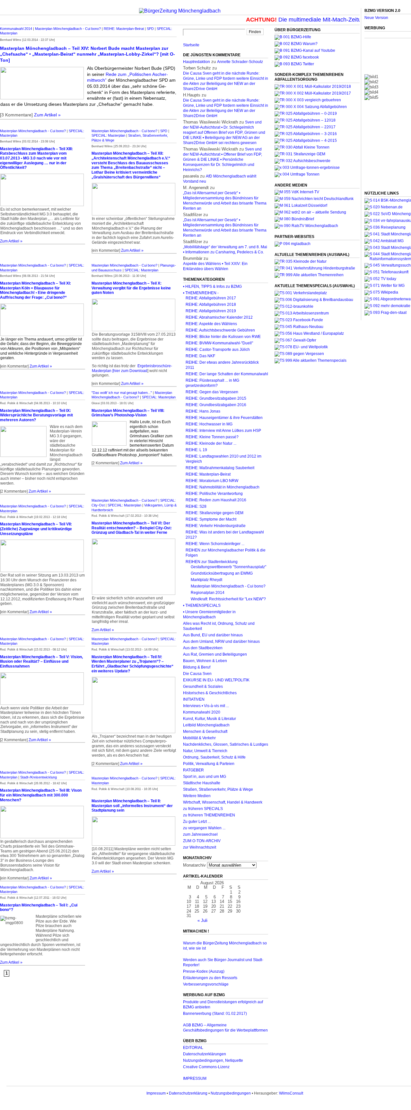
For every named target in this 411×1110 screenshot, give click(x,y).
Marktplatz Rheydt (206, 580)
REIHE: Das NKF (200, 356)
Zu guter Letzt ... (197, 821)
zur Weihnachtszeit (199, 847)
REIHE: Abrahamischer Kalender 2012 (219, 317)
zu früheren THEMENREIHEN (209, 815)
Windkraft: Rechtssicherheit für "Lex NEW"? (228, 599)
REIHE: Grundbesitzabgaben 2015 (216, 398)
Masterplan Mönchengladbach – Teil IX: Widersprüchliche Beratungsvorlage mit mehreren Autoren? (36, 415)
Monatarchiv (194, 865)
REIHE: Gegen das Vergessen (212, 392)
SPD (150, 29)
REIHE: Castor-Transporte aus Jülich (218, 349)
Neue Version (376, 18)
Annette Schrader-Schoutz (240, 62)
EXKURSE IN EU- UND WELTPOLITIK (216, 680)
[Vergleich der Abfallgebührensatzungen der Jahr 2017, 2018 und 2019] (308, 100)
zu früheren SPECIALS (203, 809)
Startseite (191, 45)
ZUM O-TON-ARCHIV (202, 841)
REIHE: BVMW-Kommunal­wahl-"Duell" (219, 343)
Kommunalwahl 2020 (201, 712)
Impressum (156, 1093)
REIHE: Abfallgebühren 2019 (211, 311)
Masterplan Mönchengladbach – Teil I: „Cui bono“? (38, 907)
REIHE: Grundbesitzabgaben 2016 (216, 405)
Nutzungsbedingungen (231, 1093)
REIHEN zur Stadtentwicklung (212, 562)
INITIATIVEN (194, 699)
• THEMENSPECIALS (202, 605)
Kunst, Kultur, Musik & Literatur (209, 719)
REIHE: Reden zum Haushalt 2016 (216, 500)
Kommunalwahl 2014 (16, 29)
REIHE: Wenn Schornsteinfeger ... (215, 544)
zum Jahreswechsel (200, 834)
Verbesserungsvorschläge (206, 984)
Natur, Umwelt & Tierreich (205, 751)
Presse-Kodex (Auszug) (203, 971)
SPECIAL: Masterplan (108, 135)
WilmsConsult (291, 1093)
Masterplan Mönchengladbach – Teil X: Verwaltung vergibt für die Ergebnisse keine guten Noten (131, 288)
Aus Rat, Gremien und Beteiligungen (215, 654)
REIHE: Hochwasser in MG (209, 424)
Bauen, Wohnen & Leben (205, 661)
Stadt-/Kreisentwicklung (38, 777)
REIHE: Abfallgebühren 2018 (211, 304)
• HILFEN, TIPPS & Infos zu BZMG (212, 286)
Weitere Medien (197, 796)
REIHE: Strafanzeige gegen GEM (214, 513)
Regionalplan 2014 (207, 593)
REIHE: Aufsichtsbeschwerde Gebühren (220, 330)
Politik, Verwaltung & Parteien (208, 764)
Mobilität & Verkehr (199, 738)
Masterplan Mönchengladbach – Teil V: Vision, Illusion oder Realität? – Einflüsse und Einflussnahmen (41, 662)
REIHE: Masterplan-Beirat (124, 29)
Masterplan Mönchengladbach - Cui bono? (68, 29)
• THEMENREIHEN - (201, 293)
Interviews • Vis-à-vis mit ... (206, 706)
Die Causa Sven (197, 674)
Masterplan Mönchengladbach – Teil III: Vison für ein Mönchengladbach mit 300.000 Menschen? (41, 795)
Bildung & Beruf (196, 667)
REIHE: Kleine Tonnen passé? (212, 437)
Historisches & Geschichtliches (210, 693)
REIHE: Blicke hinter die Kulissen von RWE (223, 337)
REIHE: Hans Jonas (203, 411)
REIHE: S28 (196, 506)
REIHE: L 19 (196, 450)
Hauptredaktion (196, 62)
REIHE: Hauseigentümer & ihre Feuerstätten (224, 418)
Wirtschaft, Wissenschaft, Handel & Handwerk (222, 802)
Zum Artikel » (47, 114)
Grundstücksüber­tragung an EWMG (222, 573)
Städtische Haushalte (201, 783)
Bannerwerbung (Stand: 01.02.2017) (215, 1013)
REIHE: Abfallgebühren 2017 (211, 298)
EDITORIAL (193, 1048)
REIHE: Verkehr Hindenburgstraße (216, 526)
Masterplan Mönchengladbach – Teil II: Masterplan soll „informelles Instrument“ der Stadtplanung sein (132, 806)
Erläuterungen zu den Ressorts (210, 978)
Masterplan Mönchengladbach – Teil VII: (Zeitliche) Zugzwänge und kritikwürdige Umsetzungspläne (36, 529)
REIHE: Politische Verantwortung (214, 494)
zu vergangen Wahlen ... (204, 828)
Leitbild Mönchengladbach (206, 725)
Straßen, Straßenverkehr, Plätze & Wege (218, 789)
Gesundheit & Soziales (203, 686)
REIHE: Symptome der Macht (211, 519)
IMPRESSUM (194, 1078)
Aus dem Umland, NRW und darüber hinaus (221, 641)
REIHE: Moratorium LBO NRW (212, 481)
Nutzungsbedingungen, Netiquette (213, 1060)
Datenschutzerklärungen (204, 1054)
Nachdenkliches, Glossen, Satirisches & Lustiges (225, 744)
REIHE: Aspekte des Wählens (211, 324)
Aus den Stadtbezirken (203, 648)
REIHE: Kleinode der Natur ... (211, 443)
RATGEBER (193, 770)
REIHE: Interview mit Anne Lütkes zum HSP (223, 430)
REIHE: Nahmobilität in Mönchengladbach (222, 487)
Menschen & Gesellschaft (205, 731)
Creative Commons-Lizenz (206, 1067)
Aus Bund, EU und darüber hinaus (213, 635)
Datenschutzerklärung (188, 1093)
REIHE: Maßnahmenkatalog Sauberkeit (220, 468)
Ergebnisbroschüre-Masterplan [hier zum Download (132, 368)
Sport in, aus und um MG (204, 776)
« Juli (202, 920)
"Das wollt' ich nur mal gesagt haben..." (122, 393)
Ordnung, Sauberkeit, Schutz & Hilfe (214, 757)
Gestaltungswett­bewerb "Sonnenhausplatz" (228, 567)
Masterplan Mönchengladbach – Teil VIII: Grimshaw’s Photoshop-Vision (128, 413)
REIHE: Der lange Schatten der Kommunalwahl (227, 374)
